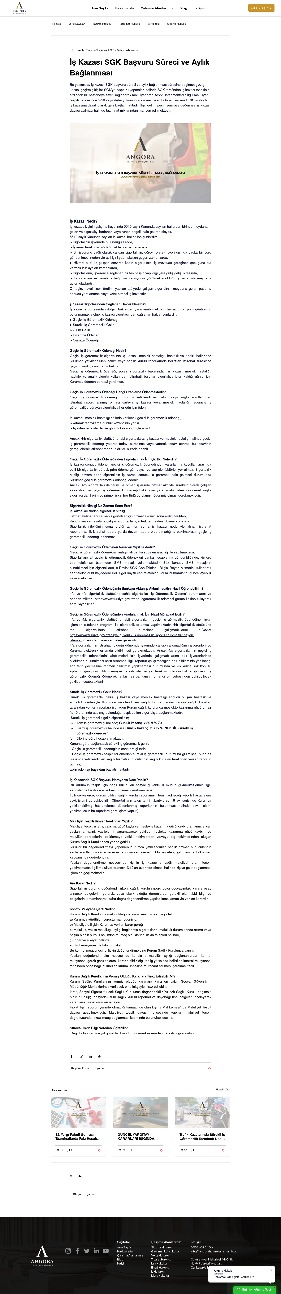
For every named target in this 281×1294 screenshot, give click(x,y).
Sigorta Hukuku (176, 23)
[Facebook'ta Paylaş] (71, 1056)
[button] (157, 8)
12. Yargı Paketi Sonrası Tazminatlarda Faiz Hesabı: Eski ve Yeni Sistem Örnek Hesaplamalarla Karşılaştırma (77, 1137)
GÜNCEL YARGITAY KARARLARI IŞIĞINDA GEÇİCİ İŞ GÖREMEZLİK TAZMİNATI (138, 1137)
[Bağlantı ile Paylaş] (100, 1056)
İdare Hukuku (160, 1275)
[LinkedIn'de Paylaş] (90, 1056)
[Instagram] (68, 1251)
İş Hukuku (154, 23)
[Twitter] (87, 1251)
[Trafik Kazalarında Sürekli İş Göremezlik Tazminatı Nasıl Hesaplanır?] (202, 1112)
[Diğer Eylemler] (209, 50)
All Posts (56, 23)
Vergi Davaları (76, 23)
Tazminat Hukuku (129, 23)
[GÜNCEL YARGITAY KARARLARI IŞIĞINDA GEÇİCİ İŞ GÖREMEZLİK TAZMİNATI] (140, 1112)
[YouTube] (105, 1251)
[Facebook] (77, 1251)
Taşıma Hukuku (102, 23)
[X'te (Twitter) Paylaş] (81, 1056)
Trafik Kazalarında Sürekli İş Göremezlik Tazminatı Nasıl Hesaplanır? (202, 1137)
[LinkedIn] (96, 1251)
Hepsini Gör (223, 1089)
